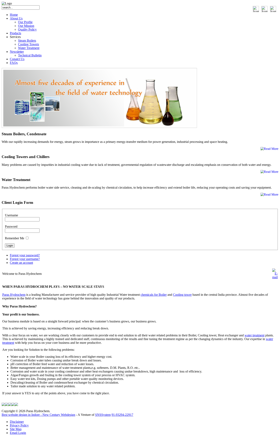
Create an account (21, 262)
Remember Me (14, 238)
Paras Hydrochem (13, 294)
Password (11, 226)
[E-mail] (275, 277)
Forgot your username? (25, 259)
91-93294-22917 (122, 414)
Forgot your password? (25, 255)
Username (11, 215)
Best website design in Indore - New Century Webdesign (38, 414)
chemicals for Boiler (154, 294)
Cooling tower (182, 294)
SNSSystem (103, 414)
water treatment (254, 335)
